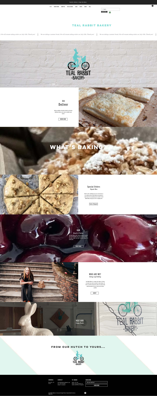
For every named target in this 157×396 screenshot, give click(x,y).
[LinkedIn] (105, 377)
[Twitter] (101, 377)
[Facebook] (99, 377)
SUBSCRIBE (88, 380)
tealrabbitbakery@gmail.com (64, 382)
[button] (110, 12)
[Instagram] (152, 6)
